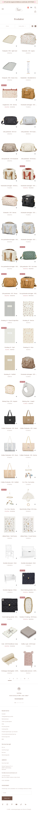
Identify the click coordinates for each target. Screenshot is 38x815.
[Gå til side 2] (28, 679)
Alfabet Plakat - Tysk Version (9, 536)
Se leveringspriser (19, 698)
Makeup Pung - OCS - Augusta (9, 401)
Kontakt (3, 714)
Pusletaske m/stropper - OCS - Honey (28, 105)
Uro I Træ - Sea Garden (28, 482)
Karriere (4, 752)
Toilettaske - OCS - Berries (9, 212)
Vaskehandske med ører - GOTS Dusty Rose (28, 671)
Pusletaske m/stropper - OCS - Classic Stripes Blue (28, 239)
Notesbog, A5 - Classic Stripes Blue (9, 320)
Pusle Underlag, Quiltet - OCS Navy (28, 590)
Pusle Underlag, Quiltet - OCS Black (9, 617)
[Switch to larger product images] (32, 26)
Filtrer (7, 26)
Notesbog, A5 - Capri (10, 347)
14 (24, 678)
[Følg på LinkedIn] (26, 804)
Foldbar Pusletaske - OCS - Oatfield (9, 482)
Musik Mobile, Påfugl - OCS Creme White (28, 509)
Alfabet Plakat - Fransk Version (28, 536)
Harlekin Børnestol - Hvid (9, 563)
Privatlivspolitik (5, 726)
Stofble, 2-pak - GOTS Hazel (28, 644)
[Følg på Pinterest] (12, 804)
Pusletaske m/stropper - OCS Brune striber (10, 186)
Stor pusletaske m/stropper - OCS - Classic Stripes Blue (9, 239)
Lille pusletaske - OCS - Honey (9, 293)
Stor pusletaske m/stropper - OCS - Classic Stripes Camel (9, 266)
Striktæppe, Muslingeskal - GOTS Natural (9, 671)
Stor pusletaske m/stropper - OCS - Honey (28, 293)
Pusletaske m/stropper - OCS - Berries (28, 186)
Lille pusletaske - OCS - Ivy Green (28, 266)
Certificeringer (5, 750)
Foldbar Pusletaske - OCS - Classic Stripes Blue (9, 455)
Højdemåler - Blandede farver (28, 78)
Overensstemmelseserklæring (9, 734)
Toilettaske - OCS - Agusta (28, 51)
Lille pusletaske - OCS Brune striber (28, 159)
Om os (3, 747)
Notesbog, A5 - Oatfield (9, 374)
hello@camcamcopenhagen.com (9, 772)
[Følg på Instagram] (7, 804)
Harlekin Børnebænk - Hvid (28, 563)
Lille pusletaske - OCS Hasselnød (10, 158)
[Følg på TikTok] (21, 804)
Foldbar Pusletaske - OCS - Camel (28, 428)
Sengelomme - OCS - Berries (10, 104)
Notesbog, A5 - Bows (28, 347)
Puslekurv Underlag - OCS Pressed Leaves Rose (28, 617)
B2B (3, 739)
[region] (19, 694)
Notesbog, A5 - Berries (28, 320)
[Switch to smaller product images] (35, 26)
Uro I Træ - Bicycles (10, 509)
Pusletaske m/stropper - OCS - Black (28, 212)
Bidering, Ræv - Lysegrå (28, 401)
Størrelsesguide (5, 755)
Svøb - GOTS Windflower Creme (10, 644)
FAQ (3, 724)
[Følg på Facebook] (3, 804)
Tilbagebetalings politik (7, 716)
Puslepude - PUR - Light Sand (9, 51)
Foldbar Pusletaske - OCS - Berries (28, 455)
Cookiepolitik (5, 729)
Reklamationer (5, 719)
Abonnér (7, 798)
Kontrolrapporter (6, 736)
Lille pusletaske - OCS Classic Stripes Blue (28, 132)
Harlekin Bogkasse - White (10, 590)
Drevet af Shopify (27, 809)
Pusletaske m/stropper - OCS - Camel (28, 374)
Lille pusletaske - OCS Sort (9, 131)
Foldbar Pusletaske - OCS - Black (10, 428)
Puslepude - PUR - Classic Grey (9, 78)
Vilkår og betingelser (7, 721)
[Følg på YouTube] (16, 804)
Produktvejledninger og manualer (10, 731)
